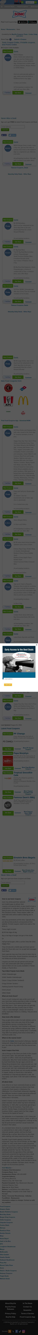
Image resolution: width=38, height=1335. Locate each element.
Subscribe (8, 684)
